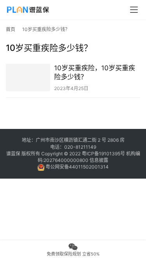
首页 (10, 29)
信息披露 (99, 160)
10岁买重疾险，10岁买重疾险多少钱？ (94, 72)
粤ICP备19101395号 (103, 153)
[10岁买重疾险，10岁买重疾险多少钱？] (28, 77)
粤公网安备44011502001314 (76, 167)
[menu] (134, 10)
